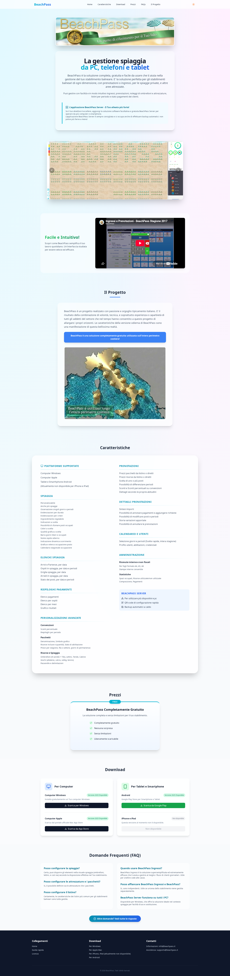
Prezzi (133, 4)
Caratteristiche (104, 4)
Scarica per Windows (78, 805)
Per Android (94, 957)
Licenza (35, 953)
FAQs (143, 4)
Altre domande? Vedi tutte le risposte (117, 918)
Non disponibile (153, 828)
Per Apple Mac (95, 950)
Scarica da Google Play (155, 805)
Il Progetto (155, 4)
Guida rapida (38, 950)
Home (89, 4)
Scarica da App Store (78, 828)
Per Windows (95, 946)
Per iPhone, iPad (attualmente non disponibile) (110, 953)
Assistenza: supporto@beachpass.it (162, 950)
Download (120, 4)
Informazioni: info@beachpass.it (160, 946)
